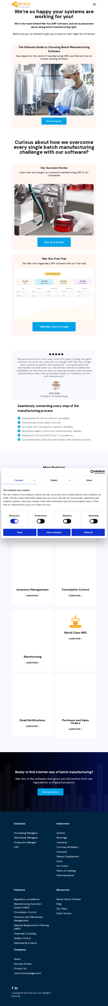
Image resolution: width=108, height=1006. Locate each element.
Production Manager (25, 842)
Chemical (62, 842)
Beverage (62, 837)
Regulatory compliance (27, 899)
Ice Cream (62, 865)
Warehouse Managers (26, 837)
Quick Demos (64, 913)
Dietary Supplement (68, 856)
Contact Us (20, 968)
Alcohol (61, 833)
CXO (16, 847)
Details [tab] (54, 480)
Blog (59, 903)
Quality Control (22, 938)
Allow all (88, 532)
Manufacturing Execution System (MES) (27, 905)
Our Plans (62, 908)
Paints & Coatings (66, 870)
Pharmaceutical (65, 875)
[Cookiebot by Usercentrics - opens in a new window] (92, 472)
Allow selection (54, 532)
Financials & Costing (25, 933)
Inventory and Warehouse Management (28, 918)
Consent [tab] (18, 480)
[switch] (41, 521)
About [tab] (89, 480)
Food (59, 861)
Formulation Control (25, 912)
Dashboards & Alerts (25, 943)
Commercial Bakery (67, 847)
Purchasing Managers (26, 833)
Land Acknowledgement (27, 973)
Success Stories (23, 963)
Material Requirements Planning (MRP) (31, 927)
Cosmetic (62, 851)
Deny (19, 532)
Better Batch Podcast (69, 899)
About (17, 959)
